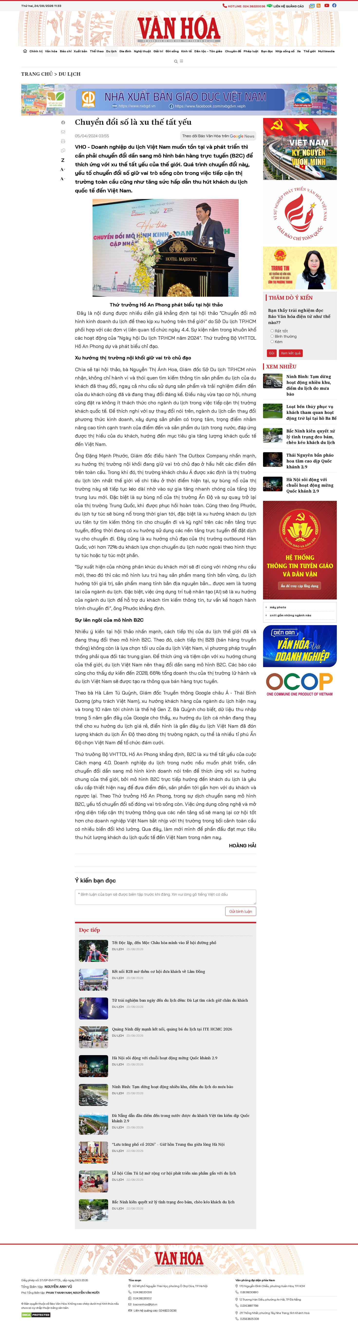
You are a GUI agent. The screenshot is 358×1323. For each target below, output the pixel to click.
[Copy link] (63, 150)
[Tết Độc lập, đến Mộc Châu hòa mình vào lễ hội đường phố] (93, 951)
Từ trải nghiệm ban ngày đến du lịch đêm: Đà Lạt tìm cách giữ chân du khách (180, 1000)
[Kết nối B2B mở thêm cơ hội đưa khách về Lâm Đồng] (93, 980)
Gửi (271, 353)
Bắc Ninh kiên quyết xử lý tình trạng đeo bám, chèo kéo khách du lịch (173, 1202)
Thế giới (309, 51)
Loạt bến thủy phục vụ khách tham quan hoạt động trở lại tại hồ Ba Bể (311, 412)
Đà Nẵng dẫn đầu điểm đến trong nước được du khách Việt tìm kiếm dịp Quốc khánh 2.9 (181, 1118)
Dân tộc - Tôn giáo (208, 51)
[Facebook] (63, 122)
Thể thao (97, 51)
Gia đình (125, 51)
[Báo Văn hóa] (179, 28)
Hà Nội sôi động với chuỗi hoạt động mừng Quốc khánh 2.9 (164, 1058)
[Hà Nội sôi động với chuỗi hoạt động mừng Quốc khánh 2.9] (93, 1066)
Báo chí (65, 51)
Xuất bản (80, 51)
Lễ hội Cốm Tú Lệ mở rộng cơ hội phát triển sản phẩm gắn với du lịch (174, 1173)
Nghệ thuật (142, 51)
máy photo (278, 607)
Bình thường (286, 336)
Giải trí (158, 51)
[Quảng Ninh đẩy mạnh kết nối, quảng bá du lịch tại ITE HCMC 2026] (93, 1037)
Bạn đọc (267, 51)
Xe (299, 51)
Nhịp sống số (284, 51)
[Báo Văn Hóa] (179, 1257)
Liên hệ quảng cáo (288, 6)
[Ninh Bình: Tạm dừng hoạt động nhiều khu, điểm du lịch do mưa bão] (93, 1095)
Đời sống (172, 51)
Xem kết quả (291, 353)
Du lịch (111, 51)
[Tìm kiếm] (176, 62)
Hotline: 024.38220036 (246, 6)
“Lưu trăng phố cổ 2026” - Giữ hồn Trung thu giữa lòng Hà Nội (168, 1144)
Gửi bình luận (240, 911)
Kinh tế (186, 51)
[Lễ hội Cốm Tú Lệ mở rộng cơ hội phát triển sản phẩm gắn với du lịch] (93, 1181)
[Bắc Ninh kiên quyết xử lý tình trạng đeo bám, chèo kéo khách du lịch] (93, 1210)
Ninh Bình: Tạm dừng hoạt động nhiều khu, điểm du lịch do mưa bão (172, 1086)
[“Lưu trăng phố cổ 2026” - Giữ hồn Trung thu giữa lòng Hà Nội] (93, 1153)
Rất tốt (281, 330)
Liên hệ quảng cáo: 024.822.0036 (155, 1310)
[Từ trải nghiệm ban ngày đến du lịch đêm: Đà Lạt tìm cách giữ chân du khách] (93, 1008)
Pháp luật (251, 51)
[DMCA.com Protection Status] (36, 1314)
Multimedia (326, 51)
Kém (279, 341)
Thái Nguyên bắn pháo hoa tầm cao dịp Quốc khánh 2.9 (310, 461)
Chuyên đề (233, 51)
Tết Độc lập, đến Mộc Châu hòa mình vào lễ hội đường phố (164, 942)
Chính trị (35, 51)
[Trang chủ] (25, 51)
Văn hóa (51, 51)
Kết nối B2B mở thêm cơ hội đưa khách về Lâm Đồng (158, 971)
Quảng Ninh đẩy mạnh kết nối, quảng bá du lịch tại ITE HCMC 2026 (172, 1029)
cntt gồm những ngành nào (290, 615)
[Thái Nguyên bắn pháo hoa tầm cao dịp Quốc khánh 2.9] (273, 459)
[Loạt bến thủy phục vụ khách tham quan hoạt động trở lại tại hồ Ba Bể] (273, 411)
